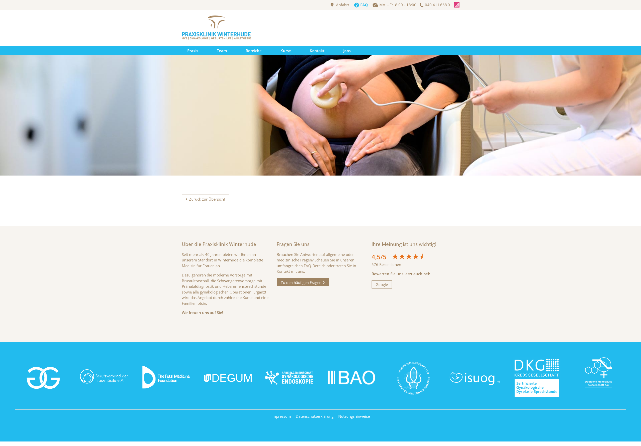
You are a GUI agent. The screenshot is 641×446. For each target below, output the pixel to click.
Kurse (285, 50)
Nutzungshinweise (354, 416)
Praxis (192, 50)
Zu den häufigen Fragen (301, 282)
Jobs (347, 50)
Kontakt (317, 50)
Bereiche (254, 50)
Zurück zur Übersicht (207, 199)
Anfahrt (342, 5)
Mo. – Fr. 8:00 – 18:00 (397, 5)
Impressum (281, 416)
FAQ (364, 5)
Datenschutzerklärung (315, 416)
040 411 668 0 (437, 5)
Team (222, 50)
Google (382, 284)
